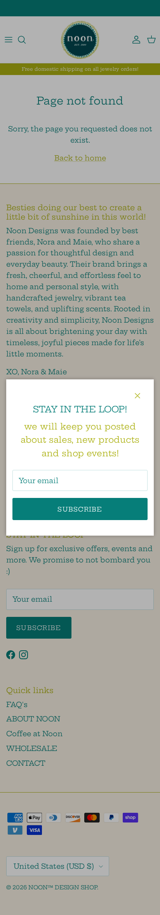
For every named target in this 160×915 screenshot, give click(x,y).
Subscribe (80, 509)
